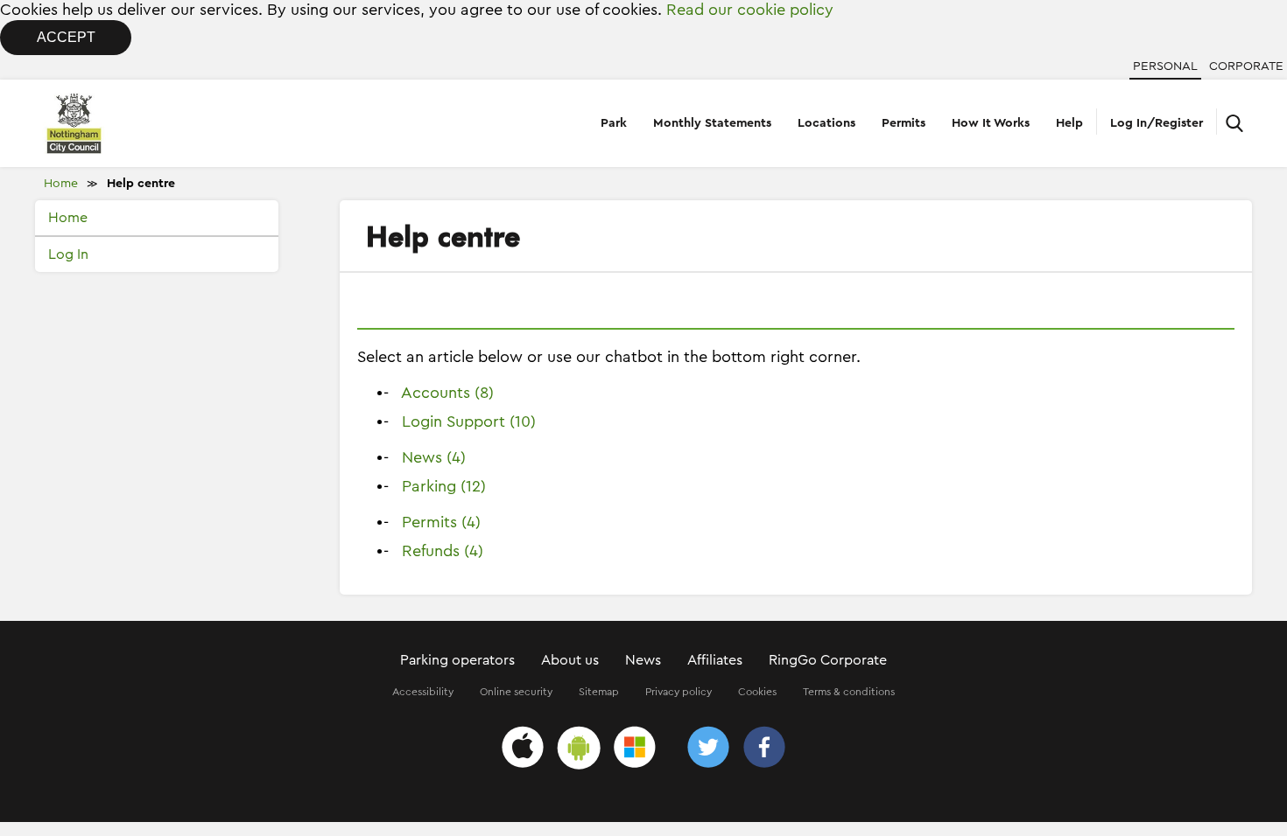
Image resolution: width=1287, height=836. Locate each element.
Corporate (1246, 66)
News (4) (434, 457)
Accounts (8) (447, 393)
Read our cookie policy (749, 9)
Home (61, 184)
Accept (66, 37)
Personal (1165, 66)
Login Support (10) (469, 421)
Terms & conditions (849, 691)
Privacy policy (678, 691)
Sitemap (599, 691)
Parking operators (457, 660)
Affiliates (714, 660)
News (643, 660)
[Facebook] (764, 750)
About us (570, 660)
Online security (516, 691)
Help (1069, 123)
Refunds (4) (442, 551)
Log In (68, 254)
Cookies (757, 691)
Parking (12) (444, 486)
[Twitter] (708, 750)
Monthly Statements (712, 123)
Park (614, 123)
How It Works (991, 123)
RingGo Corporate (828, 660)
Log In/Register (1156, 123)
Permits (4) (441, 522)
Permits (903, 123)
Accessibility (423, 691)
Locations (826, 123)
